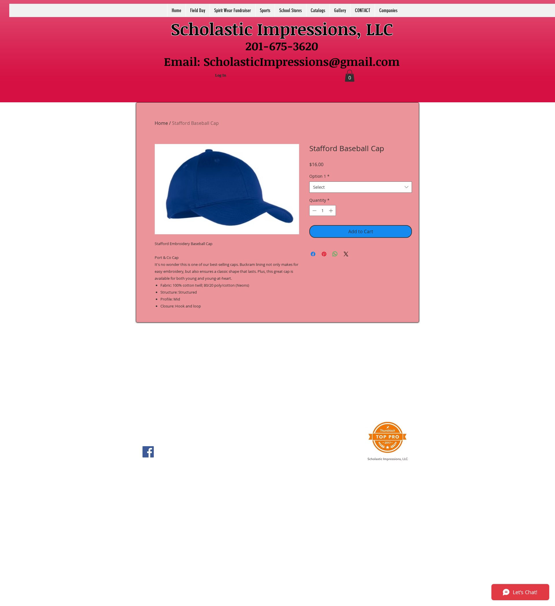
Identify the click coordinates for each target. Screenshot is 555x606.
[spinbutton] (322, 210)
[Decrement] (313, 210)
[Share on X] (346, 254)
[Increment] (331, 210)
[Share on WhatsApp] (335, 254)
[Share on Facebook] (313, 254)
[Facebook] (148, 451)
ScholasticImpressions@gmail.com (302, 61)
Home (161, 123)
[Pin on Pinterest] (324, 254)
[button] (350, 76)
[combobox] (360, 187)
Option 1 (319, 176)
